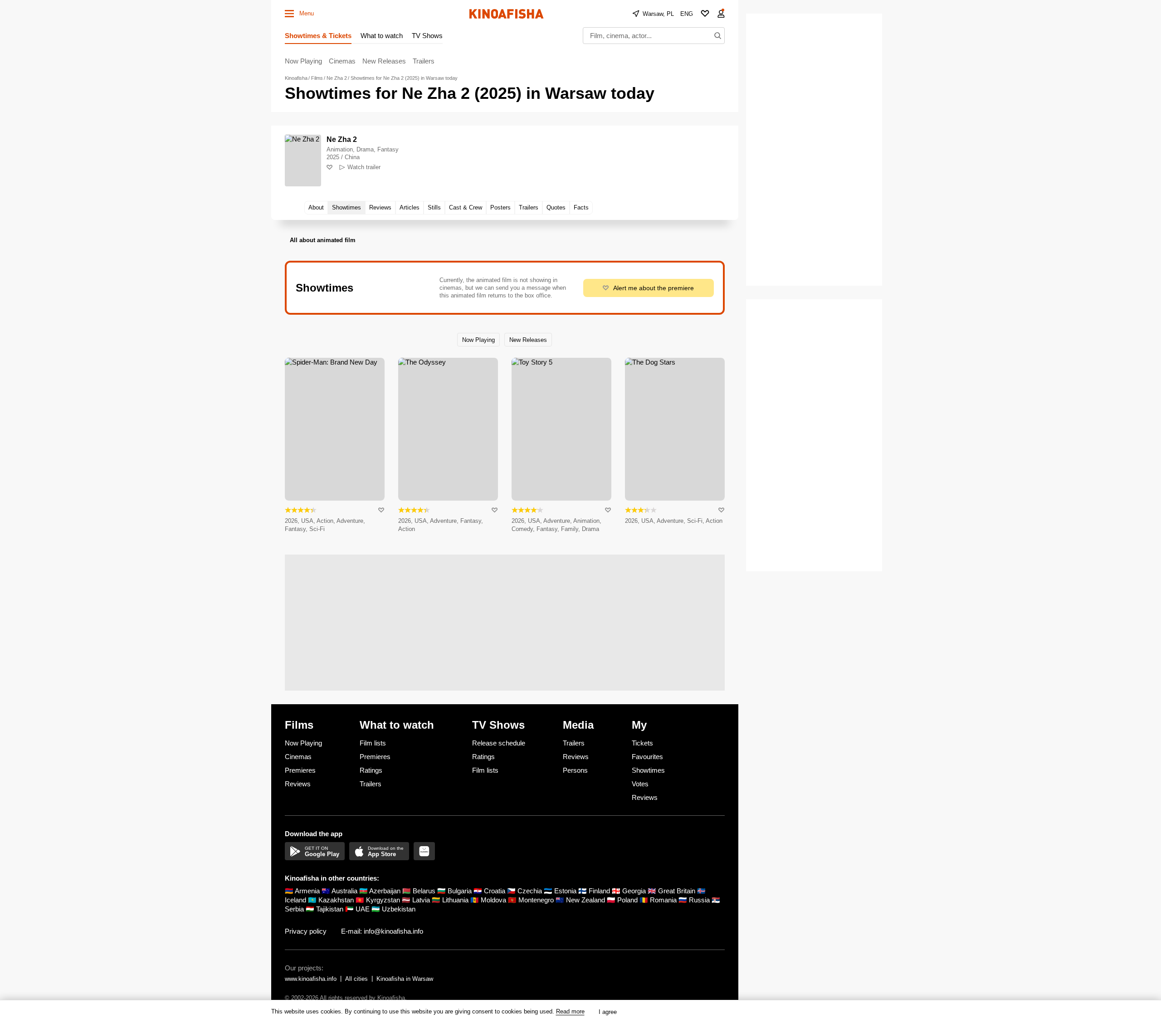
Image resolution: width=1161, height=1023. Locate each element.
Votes (640, 784)
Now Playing (303, 61)
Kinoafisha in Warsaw (404, 978)
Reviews (298, 784)
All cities (356, 978)
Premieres (300, 770)
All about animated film (323, 240)
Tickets (642, 743)
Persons (575, 770)
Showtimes (648, 770)
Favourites (647, 756)
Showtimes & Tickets (318, 35)
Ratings (371, 770)
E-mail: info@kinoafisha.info (382, 931)
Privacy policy (306, 931)
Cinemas (342, 61)
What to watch (382, 35)
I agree (608, 1011)
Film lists (373, 743)
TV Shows (427, 35)
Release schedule (498, 743)
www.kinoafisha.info (311, 978)
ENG (686, 13)
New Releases (384, 61)
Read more (570, 1011)
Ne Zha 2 (342, 139)
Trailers (423, 61)
